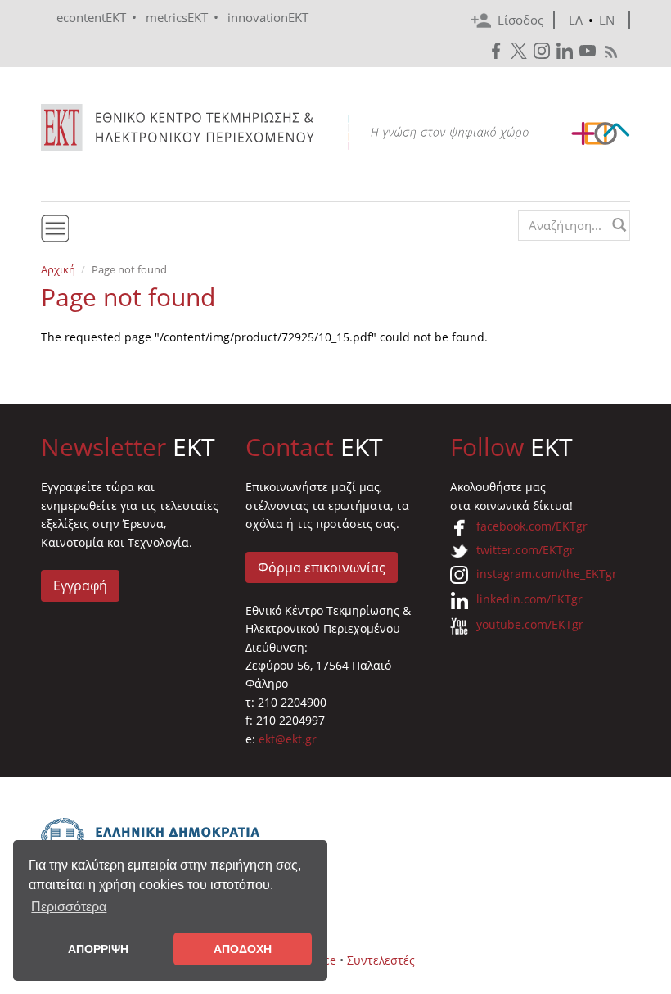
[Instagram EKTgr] (543, 51)
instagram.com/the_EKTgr (546, 573)
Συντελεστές (381, 960)
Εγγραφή (80, 585)
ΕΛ (576, 19)
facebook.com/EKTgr (532, 526)
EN (607, 19)
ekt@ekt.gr (288, 739)
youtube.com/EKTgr (529, 624)
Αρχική (58, 269)
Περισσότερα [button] (68, 907)
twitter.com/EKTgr (525, 550)
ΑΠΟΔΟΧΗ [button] (243, 949)
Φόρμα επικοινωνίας (321, 567)
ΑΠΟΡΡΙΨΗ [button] (98, 949)
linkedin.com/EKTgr (529, 599)
